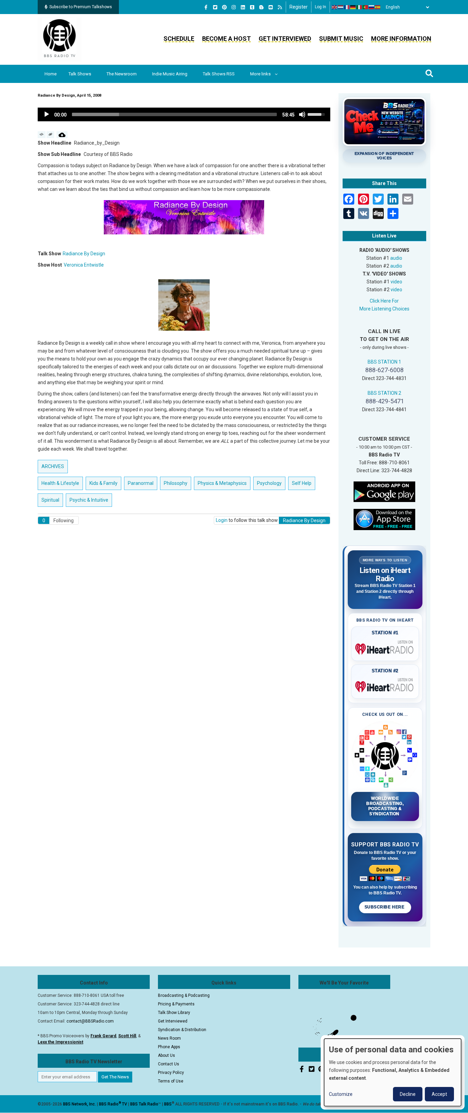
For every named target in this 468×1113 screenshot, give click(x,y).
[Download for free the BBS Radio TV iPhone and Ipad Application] (384, 519)
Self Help (301, 483)
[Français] (347, 7)
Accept (439, 1094)
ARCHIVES (52, 466)
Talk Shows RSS (219, 73)
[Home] (60, 39)
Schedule (178, 38)
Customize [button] (341, 1094)
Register (299, 7)
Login (221, 520)
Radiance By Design (84, 253)
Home (51, 73)
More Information (401, 38)
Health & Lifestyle (60, 483)
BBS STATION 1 (384, 362)
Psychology (269, 483)
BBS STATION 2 (384, 393)
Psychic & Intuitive (89, 500)
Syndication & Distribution (182, 1029)
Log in (320, 6)
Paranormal (140, 483)
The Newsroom (122, 73)
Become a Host (226, 38)
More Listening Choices (384, 308)
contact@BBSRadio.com (90, 1021)
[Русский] (372, 7)
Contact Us (168, 1064)
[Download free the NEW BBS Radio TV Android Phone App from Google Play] (384, 491)
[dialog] (392, 1072)
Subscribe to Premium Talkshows (80, 6)
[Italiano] (359, 7)
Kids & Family (103, 483)
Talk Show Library (174, 1012)
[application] (184, 114)
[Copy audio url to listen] (50, 134)
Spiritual (50, 500)
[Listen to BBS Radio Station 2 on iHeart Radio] (385, 685)
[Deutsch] (353, 7)
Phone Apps (169, 1046)
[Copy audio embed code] (42, 134)
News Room (169, 1038)
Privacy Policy (171, 1072)
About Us (166, 1055)
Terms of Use (170, 1081)
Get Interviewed (285, 38)
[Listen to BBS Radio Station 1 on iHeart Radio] (385, 647)
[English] (335, 7)
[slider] (174, 114)
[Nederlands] (341, 7)
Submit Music (341, 38)
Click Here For (384, 301)
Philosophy (175, 483)
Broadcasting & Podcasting (184, 995)
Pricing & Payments (176, 1004)
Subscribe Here (385, 907)
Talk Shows (80, 73)
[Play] (46, 114)
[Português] (365, 7)
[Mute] (302, 114)
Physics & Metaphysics (222, 483)
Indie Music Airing (169, 73)
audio (396, 258)
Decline (408, 1094)
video (396, 281)
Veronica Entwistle (84, 265)
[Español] (378, 7)
